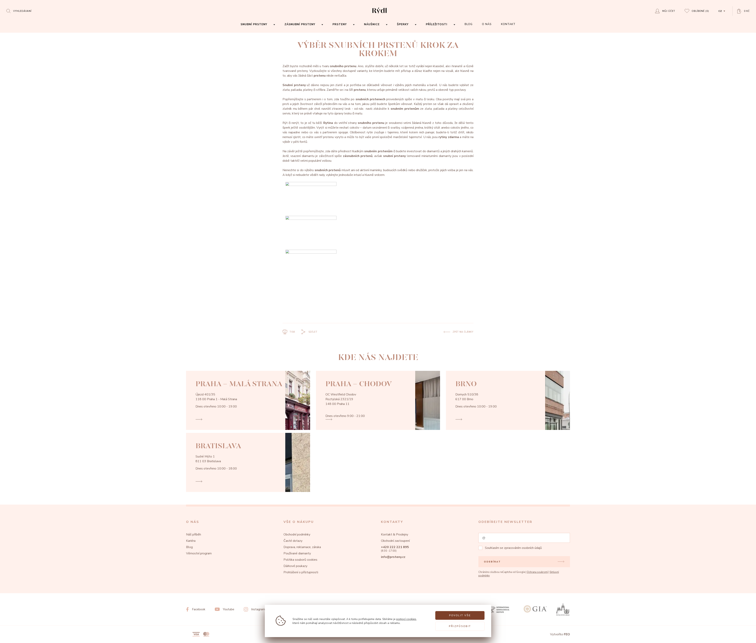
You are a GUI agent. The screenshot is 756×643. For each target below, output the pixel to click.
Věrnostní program (199, 553)
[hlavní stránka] (379, 14)
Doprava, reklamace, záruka (302, 547)
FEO (567, 634)
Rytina (328, 123)
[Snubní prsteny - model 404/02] (378, 267)
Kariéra (190, 541)
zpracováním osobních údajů (523, 548)
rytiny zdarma (448, 137)
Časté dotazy (293, 541)
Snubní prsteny (294, 85)
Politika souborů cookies (300, 560)
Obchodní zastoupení (395, 541)
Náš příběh (193, 534)
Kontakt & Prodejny (394, 534)
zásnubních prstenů (357, 156)
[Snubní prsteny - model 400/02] (378, 199)
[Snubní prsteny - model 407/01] (378, 233)
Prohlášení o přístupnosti (301, 572)
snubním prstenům (405, 109)
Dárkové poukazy (295, 566)
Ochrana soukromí (537, 572)
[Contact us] (742, 637)
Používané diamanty (297, 553)
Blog (189, 547)
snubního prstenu (343, 66)
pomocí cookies (406, 619)
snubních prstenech (370, 99)
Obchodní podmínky (297, 534)
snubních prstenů (328, 170)
